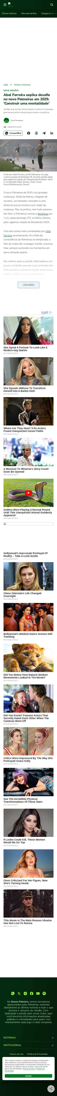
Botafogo (43, 213)
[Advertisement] (28, 49)
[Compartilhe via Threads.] (36, 133)
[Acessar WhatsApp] (13, 993)
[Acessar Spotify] (44, 993)
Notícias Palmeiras (22, 84)
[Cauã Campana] (6, 120)
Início (6, 84)
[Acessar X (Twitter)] (19, 993)
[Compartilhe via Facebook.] (28, 133)
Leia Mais (28, 285)
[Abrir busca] (51, 4)
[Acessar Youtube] (38, 993)
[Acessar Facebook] (32, 993)
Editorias (10, 1037)
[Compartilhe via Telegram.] (44, 133)
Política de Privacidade (37, 1054)
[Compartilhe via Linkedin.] (51, 133)
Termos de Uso (17, 1054)
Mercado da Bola (29, 13)
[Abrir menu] (5, 5)
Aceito (28, 1076)
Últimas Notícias (9, 13)
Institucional (12, 1045)
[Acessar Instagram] (25, 993)
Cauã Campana (17, 120)
